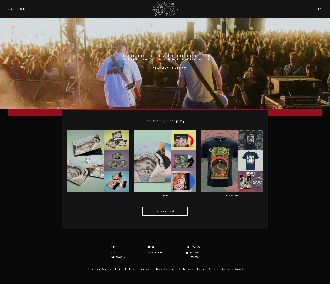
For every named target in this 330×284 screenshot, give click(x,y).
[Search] (312, 9)
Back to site (155, 252)
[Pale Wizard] (165, 9)
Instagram (195, 252)
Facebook (194, 257)
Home (113, 252)
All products (163, 211)
